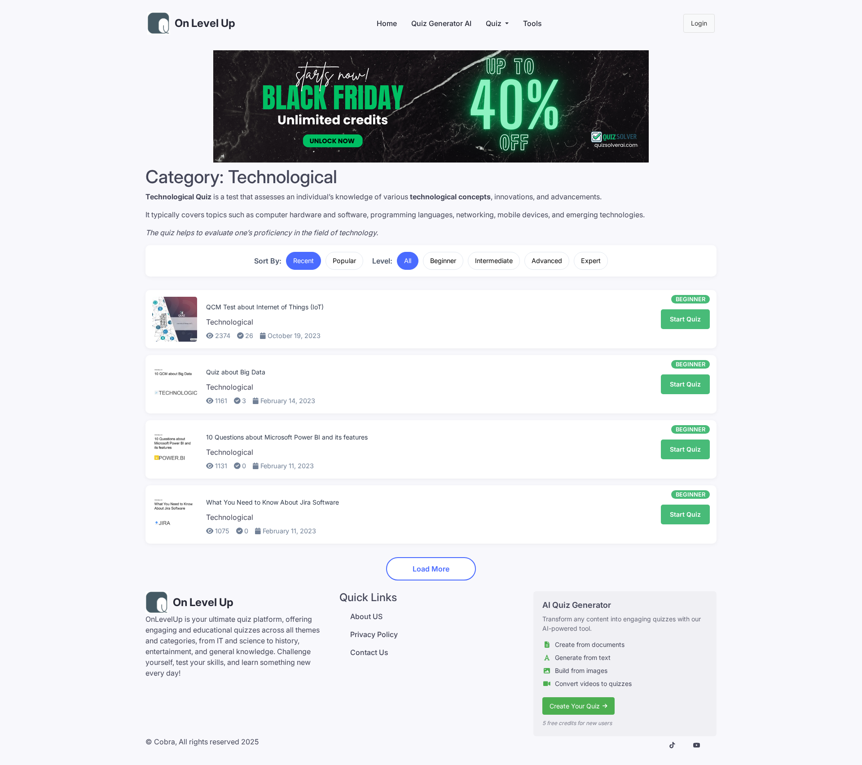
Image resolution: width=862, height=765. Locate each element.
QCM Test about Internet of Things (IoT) (265, 307)
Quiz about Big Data (235, 372)
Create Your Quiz (575, 706)
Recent (303, 260)
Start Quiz (685, 319)
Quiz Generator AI (441, 23)
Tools (532, 23)
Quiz (493, 23)
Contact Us (369, 652)
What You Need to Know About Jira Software (272, 502)
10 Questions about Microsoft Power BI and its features (287, 437)
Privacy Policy (374, 634)
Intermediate (494, 260)
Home (387, 23)
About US (366, 616)
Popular (344, 260)
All (407, 260)
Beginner (443, 260)
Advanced (547, 260)
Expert (591, 260)
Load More (431, 568)
